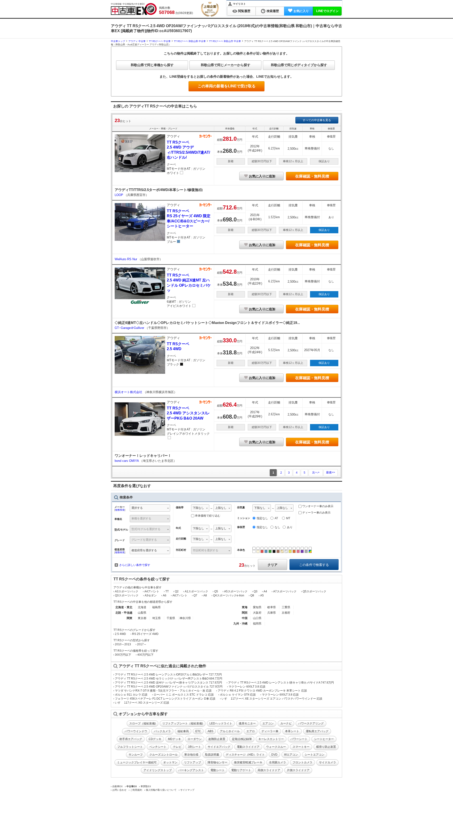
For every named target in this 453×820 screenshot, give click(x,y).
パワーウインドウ (136, 731)
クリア (272, 565)
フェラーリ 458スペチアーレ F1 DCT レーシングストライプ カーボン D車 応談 (165, 698)
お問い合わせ (119, 790)
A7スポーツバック (285, 591)
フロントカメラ (302, 762)
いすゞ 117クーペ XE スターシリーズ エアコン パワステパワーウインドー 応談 (272, 698)
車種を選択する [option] (141, 518)
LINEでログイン (327, 11)
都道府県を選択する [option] (144, 550)
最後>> (330, 472)
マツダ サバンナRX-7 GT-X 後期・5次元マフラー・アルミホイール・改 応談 (163, 690)
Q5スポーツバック (314, 591)
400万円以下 (145, 654)
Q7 (195, 595)
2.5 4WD (120, 634)
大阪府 (257, 612)
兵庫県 (271, 612)
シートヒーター (324, 739)
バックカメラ (162, 731)
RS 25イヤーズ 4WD (145, 634)
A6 (164, 595)
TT (167, 591)
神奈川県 (185, 618)
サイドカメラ (327, 762)
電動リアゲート (241, 770)
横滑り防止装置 (326, 746)
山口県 (257, 618)
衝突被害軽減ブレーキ (248, 762)
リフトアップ (192, 762)
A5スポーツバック (235, 591)
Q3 (255, 591)
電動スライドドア (248, 746)
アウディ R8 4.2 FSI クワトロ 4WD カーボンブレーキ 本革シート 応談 (262, 690)
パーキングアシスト (191, 770)
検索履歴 (273, 11)
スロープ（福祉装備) (142, 723)
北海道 (142, 607)
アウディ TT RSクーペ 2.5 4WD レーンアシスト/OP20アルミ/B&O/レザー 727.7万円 (168, 674)
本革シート (292, 731)
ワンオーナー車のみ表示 (317, 506)
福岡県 (257, 623)
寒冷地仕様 (191, 754)
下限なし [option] (198, 508)
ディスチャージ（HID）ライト (245, 754)
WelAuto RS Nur (126, 259)
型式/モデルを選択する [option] (145, 529)
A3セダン (151, 595)
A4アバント (151, 591)
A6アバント (179, 595)
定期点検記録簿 (242, 739)
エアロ (250, 731)
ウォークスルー (276, 746)
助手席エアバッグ (130, 739)
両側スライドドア (269, 770)
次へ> (315, 472)
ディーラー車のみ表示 (316, 512)
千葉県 (171, 618)
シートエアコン (314, 754)
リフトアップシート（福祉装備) (182, 723)
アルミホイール (230, 731)
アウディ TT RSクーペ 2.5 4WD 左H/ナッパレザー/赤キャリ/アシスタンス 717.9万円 (168, 682)
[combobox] (150, 508)
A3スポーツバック (126, 591)
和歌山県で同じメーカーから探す (225, 65)
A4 (265, 591)
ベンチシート (157, 746)
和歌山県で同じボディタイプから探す (299, 65)
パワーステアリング (311, 723)
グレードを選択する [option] (144, 539)
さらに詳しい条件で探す (134, 565)
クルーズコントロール (163, 754)
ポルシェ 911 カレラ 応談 (131, 694)
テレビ (177, 746)
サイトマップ (187, 790)
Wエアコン (291, 754)
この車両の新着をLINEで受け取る (227, 86)
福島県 (156, 607)
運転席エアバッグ (317, 731)
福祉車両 (183, 731)
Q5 (216, 591)
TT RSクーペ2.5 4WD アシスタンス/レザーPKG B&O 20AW (188, 413)
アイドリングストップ (157, 770)
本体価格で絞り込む (207, 515)
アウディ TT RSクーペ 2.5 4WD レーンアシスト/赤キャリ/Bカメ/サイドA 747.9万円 (281, 682)
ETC (198, 731)
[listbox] (200, 508)
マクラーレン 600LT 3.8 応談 (247, 686)
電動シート (217, 770)
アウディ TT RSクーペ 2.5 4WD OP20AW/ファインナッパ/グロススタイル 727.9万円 (168, 686)
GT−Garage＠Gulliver (130, 328)
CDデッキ (155, 739)
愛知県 (257, 607)
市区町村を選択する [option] (205, 550)
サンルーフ (136, 754)
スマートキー (301, 746)
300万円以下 (123, 654)
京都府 (286, 612)
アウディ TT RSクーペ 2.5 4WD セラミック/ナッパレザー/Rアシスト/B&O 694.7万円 (168, 678)
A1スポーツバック (196, 591)
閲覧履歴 (244, 11)
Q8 (252, 595)
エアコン (268, 723)
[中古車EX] (134, 9)
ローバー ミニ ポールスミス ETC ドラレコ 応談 (184, 694)
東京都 (142, 618)
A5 (262, 595)
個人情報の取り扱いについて (161, 790)
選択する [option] (137, 508)
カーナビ (286, 723)
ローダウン (195, 739)
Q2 (177, 591)
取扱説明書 (212, 754)
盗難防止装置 (216, 739)
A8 (205, 595)
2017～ (142, 644)
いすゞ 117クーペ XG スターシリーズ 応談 (142, 702)
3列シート (194, 746)
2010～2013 (123, 644)
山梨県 (142, 612)
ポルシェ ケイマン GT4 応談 (238, 694)
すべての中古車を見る (317, 120)
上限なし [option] (220, 508)
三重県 (286, 607)
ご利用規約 (136, 790)
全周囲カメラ (277, 762)
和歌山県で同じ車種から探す (152, 65)
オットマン (170, 762)
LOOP (119, 195)
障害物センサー (217, 762)
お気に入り (301, 11)
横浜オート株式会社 (129, 392)
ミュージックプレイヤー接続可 (137, 762)
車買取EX (146, 786)
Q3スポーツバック (126, 595)
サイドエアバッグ (219, 746)
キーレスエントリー (271, 739)
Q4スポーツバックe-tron (228, 595)
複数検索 (120, 510)
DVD (274, 754)
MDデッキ (174, 739)
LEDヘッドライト (221, 723)
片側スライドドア (298, 770)
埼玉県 (156, 618)
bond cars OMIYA (127, 461)
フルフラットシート (130, 746)
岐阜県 (271, 607)
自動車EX (117, 786)
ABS (210, 731)
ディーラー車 (269, 731)
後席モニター (247, 723)
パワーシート (298, 739)
